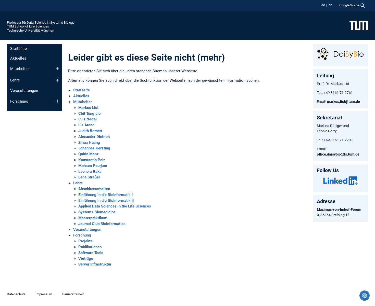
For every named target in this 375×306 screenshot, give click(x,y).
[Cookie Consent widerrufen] (364, 295)
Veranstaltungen (24, 90)
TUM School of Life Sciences (28, 26)
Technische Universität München (30, 30)
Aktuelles (18, 58)
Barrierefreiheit (73, 294)
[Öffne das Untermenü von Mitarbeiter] (58, 69)
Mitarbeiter (19, 68)
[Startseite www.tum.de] (358, 25)
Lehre (15, 80)
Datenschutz (16, 294)
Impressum (43, 294)
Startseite (18, 48)
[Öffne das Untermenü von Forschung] (58, 101)
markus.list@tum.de (344, 102)
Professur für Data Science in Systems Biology (40, 22)
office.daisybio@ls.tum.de (338, 154)
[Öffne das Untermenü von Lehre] (58, 80)
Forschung (19, 101)
